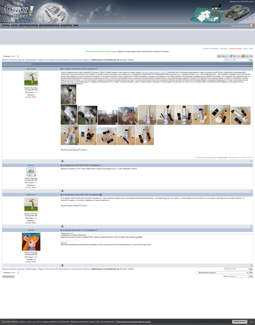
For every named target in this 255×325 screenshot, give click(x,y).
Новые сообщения (211, 49)
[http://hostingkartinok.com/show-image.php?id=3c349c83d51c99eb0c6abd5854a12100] (220, 124)
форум (14, 26)
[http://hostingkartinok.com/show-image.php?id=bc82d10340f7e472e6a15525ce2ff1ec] (68, 104)
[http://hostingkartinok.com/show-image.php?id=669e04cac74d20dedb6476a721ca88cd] (108, 124)
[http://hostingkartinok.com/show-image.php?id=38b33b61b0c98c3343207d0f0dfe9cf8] (201, 124)
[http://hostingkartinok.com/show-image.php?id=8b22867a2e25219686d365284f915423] (183, 124)
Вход (75, 26)
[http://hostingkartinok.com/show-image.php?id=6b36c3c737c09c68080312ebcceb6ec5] (107, 144)
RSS (250, 49)
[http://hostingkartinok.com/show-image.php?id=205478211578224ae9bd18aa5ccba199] (128, 124)
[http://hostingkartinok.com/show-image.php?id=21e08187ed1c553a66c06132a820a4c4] (145, 144)
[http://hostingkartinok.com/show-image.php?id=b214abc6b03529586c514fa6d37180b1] (70, 144)
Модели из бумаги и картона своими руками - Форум (22, 60)
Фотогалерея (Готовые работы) (57, 60)
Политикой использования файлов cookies (134, 322)
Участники (223, 49)
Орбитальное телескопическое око (105, 60)
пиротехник (31, 69)
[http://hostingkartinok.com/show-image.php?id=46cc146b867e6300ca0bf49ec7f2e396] (241, 124)
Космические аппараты (80, 60)
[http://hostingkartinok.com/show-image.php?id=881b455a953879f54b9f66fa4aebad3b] (147, 124)
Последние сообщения (28, 26)
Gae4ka (31, 230)
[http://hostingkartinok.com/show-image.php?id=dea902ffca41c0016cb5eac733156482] (126, 144)
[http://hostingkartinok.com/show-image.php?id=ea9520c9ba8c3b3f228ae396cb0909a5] (166, 124)
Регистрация (66, 26)
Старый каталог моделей (49, 26)
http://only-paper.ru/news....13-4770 (154, 72)
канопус (31, 165)
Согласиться (239, 321)
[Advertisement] (127, 37)
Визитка (64, 243)
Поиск (245, 49)
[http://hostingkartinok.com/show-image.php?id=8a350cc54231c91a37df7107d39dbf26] (69, 124)
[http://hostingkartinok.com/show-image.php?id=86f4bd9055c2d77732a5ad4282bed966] (87, 124)
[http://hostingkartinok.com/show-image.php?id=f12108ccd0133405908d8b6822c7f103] (88, 144)
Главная (6, 26)
